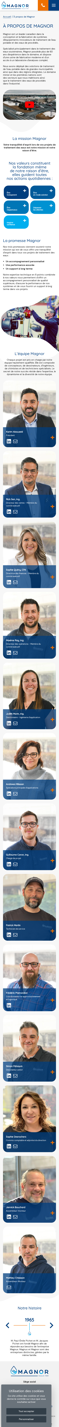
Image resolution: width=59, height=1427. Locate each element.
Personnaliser (26, 1419)
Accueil (7, 16)
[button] (43, 5)
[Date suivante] (51, 1325)
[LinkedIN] (9, 441)
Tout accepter (26, 1411)
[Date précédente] (8, 1325)
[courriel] (15, 441)
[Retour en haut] (55, 1423)
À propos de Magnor (24, 16)
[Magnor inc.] (15, 8)
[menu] (53, 5)
